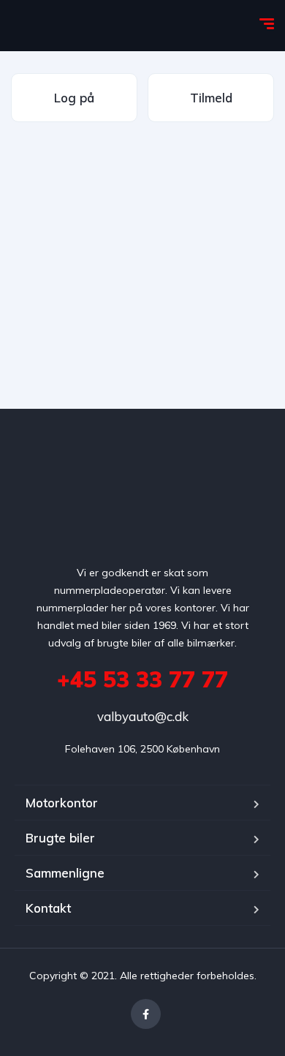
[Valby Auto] (120, 25)
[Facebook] (146, 1014)
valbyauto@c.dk (143, 716)
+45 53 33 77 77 (142, 679)
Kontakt (48, 908)
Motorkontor (62, 802)
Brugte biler (60, 837)
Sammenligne (65, 872)
